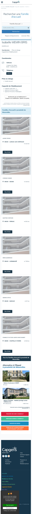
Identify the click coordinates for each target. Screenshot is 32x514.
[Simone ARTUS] (16, 285)
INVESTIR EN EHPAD (15, 423)
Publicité (7, 463)
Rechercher (15, 31)
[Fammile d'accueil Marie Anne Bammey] (16, 325)
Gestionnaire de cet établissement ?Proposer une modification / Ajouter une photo (17, 97)
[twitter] (6, 456)
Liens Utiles (5, 481)
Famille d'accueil (16, 24)
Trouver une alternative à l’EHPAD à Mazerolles (20, 408)
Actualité (4, 473)
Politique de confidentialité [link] (10, 510)
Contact (7, 460)
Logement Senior (7, 486)
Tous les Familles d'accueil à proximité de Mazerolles (16, 358)
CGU (21, 453)
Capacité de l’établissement (9, 52)
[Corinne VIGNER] (16, 166)
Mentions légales (24, 454)
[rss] (9, 456)
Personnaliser (10, 508)
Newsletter (8, 461)
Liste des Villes (25, 36)
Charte (22, 456)
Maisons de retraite (7, 476)
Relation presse (24, 463)
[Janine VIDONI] (16, 126)
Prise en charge (16, 50)
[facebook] (3, 456)
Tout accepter (10, 505)
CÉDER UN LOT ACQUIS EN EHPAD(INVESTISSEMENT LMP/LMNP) (15, 428)
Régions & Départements (12, 36)
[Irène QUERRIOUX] (16, 245)
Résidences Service (7, 478)
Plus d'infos (7, 152)
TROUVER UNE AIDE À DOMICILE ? (15, 414)
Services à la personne (8, 484)
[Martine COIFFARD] (16, 205)
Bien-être (4, 489)
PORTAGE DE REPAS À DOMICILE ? (15, 418)
